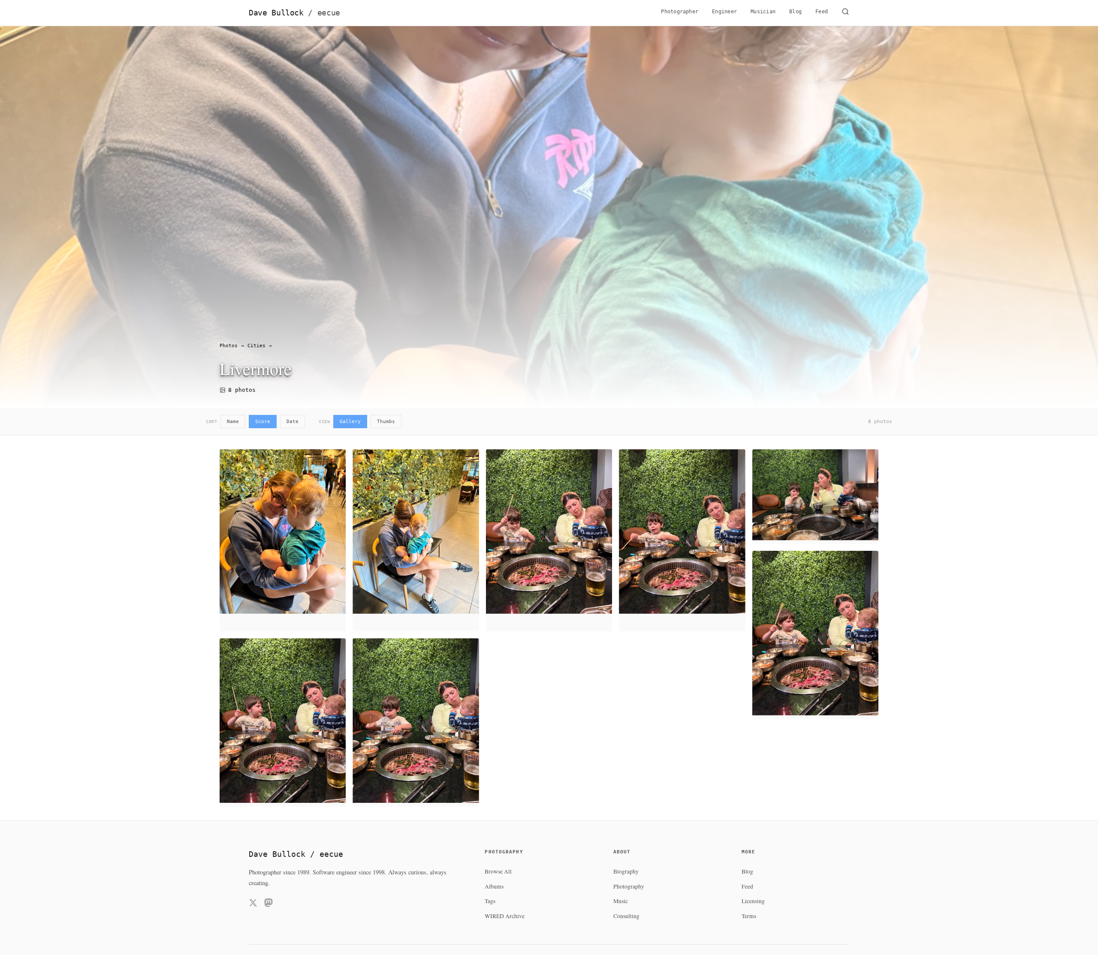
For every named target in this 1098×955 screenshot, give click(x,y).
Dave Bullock (294, 13)
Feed (821, 12)
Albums (494, 886)
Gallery (350, 421)
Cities (256, 345)
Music (620, 901)
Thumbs (386, 421)
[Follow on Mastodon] (268, 904)
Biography (626, 871)
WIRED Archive (505, 916)
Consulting (626, 916)
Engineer (724, 12)
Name (233, 421)
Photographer (679, 12)
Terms (749, 916)
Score (262, 421)
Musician (763, 12)
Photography (628, 886)
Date (293, 421)
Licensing (753, 901)
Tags (490, 901)
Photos (229, 345)
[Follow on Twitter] (253, 904)
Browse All (498, 871)
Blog (795, 12)
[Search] (845, 13)
